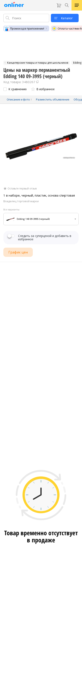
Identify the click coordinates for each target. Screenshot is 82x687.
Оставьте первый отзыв (22, 188)
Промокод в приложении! (27, 28)
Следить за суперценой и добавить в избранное (44, 237)
